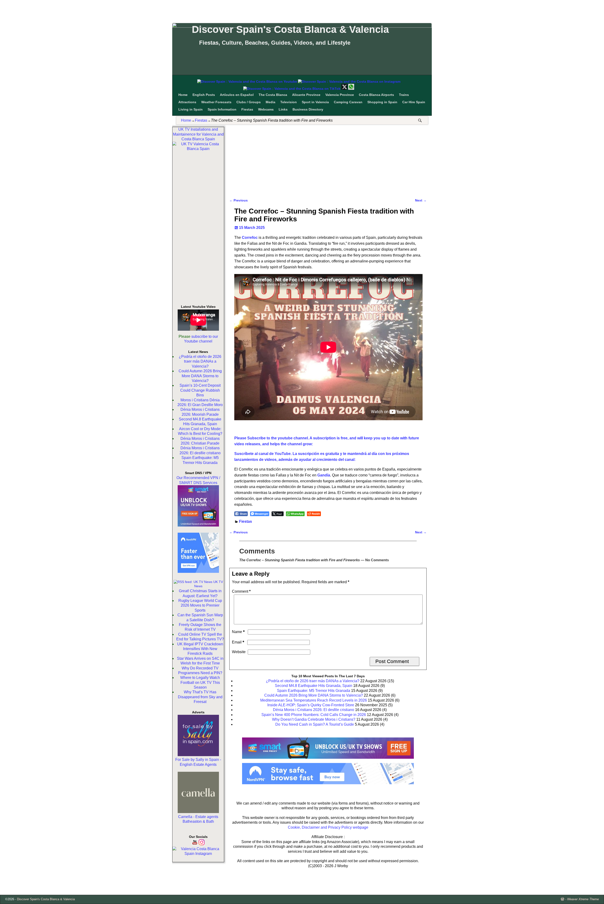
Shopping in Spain (382, 102)
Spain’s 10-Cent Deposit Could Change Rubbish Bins (200, 390)
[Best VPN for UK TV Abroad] (328, 783)
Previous (238, 200)
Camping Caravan (348, 102)
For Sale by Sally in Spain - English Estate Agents (198, 762)
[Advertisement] (302, 10)
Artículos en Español (237, 95)
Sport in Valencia (315, 102)
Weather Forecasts (216, 102)
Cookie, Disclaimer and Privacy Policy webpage (328, 827)
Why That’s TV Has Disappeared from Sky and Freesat (200, 697)
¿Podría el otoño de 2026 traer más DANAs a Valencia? (200, 361)
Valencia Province (339, 95)
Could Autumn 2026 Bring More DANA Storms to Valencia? (200, 376)
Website (239, 652)
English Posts (204, 95)
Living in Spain (190, 109)
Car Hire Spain (413, 102)
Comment (241, 591)
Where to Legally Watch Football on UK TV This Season (200, 682)
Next (421, 200)
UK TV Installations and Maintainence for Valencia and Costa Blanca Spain (198, 134)
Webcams (266, 109)
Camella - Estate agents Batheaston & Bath (198, 819)
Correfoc (250, 238)
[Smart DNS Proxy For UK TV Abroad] (328, 760)
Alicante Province (306, 95)
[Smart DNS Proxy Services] (198, 525)
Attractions (187, 102)
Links (283, 109)
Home (183, 95)
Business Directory (308, 109)
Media (270, 102)
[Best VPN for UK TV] (198, 572)
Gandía (323, 475)
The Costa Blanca (273, 95)
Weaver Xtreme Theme (583, 899)
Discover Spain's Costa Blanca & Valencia (290, 29)
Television (288, 102)
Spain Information (222, 109)
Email (238, 642)
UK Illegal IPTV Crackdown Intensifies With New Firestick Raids (200, 649)
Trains (404, 95)
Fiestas (247, 109)
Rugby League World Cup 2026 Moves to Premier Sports (200, 605)
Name (238, 632)
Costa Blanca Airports (376, 95)
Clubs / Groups (248, 102)
